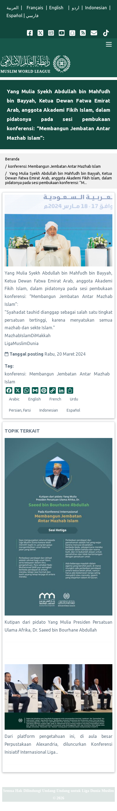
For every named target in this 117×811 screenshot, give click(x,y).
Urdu (74, 399)
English (57, 7)
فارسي (32, 15)
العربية (13, 7)
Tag (9, 365)
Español (14, 15)
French (55, 399)
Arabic (14, 399)
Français (33, 7)
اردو (75, 7)
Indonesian (96, 7)
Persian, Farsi (20, 410)
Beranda (12, 159)
